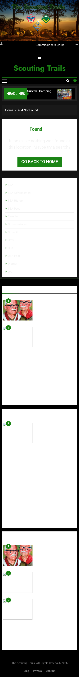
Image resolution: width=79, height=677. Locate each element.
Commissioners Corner (50, 45)
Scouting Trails (39, 68)
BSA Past (14, 208)
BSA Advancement (19, 193)
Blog (26, 671)
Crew (11, 240)
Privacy (37, 671)
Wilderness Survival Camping (30, 91)
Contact (50, 671)
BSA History (15, 200)
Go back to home (39, 161)
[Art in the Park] (63, 96)
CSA (10, 248)
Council (13, 232)
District (12, 263)
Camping (13, 216)
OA (10, 271)
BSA (10, 185)
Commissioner (17, 224)
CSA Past (14, 256)
